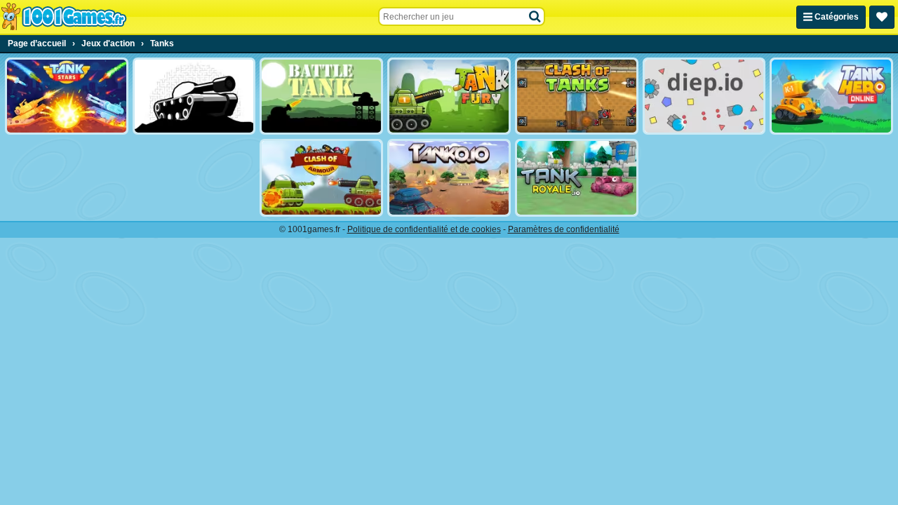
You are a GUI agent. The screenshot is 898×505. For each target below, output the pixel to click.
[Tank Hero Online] (831, 96)
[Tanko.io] (449, 177)
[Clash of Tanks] (576, 96)
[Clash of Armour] (321, 177)
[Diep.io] (704, 96)
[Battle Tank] (321, 96)
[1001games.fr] (63, 17)
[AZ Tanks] (194, 96)
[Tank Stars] (66, 96)
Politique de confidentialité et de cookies (424, 229)
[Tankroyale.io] (576, 177)
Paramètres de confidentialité (563, 229)
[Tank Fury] (449, 96)
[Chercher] (535, 16)
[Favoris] (881, 17)
